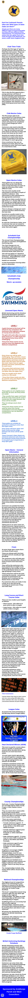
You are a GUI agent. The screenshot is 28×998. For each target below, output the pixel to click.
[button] (2, 995)
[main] (14, 30)
